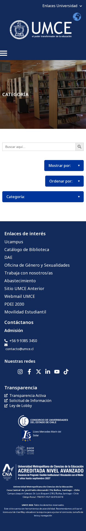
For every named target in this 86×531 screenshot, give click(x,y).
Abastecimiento (20, 280)
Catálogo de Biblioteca (26, 249)
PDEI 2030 (14, 304)
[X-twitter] (38, 371)
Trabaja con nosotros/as (28, 273)
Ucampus (13, 241)
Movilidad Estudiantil (25, 312)
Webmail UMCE (19, 296)
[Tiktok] (66, 371)
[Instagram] (20, 371)
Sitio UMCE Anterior (24, 288)
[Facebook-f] (29, 371)
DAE (8, 257)
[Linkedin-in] (47, 371)
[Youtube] (57, 371)
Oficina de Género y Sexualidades (37, 265)
